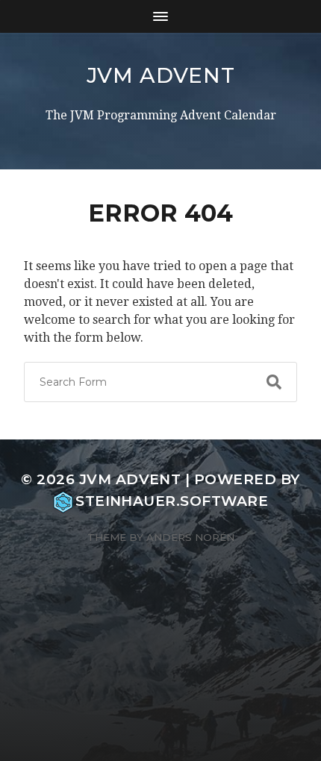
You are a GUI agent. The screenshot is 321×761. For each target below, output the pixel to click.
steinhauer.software (171, 501)
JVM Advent (161, 75)
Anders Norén (190, 537)
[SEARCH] (274, 382)
